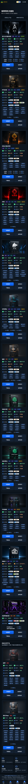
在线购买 (8, 64)
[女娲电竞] (4, 2)
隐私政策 (18, 775)
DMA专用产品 (20, 17)
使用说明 (20, 68)
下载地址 (8, 68)
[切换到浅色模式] (18, 2)
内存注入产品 (8, 17)
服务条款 (22, 775)
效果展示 (20, 64)
